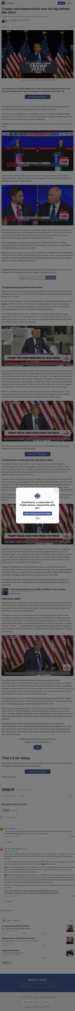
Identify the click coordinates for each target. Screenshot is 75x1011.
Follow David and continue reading (37, 514)
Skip (37, 518)
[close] (56, 490)
